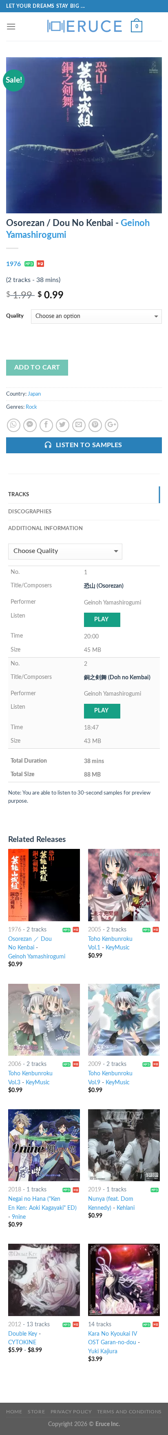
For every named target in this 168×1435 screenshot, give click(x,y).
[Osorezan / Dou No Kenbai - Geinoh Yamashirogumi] (84, 135)
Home (14, 1411)
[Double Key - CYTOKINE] (44, 1280)
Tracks (18, 494)
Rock (31, 407)
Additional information (45, 528)
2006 (14, 1064)
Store (36, 1411)
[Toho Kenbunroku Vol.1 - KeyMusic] (124, 885)
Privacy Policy (71, 1411)
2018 (14, 1190)
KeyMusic (118, 948)
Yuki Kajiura (102, 1351)
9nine (19, 1217)
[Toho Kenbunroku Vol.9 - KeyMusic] (124, 1020)
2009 (94, 1064)
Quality (15, 316)
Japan (34, 394)
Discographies (29, 511)
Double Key (22, 1334)
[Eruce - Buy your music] (84, 27)
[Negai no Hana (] (44, 1145)
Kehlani (126, 1208)
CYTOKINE (22, 1342)
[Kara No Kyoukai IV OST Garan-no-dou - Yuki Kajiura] (124, 1280)
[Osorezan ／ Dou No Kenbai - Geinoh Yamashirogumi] (44, 885)
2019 (94, 1190)
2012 (14, 1325)
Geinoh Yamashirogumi (36, 957)
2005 (94, 930)
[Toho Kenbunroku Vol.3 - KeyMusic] (44, 1020)
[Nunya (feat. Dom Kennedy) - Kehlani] (124, 1145)
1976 (13, 264)
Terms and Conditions (129, 1411)
